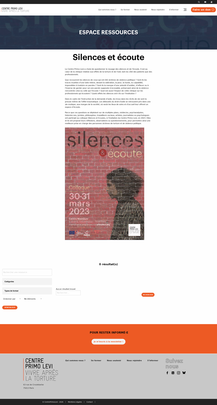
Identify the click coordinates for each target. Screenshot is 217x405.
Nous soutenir (140, 10)
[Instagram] (178, 373)
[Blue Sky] (184, 373)
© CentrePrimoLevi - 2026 (52, 402)
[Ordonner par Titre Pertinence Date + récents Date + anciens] (11, 299)
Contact (89, 402)
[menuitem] (108, 9)
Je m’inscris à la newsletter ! (108, 342)
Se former (125, 10)
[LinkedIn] (173, 373)
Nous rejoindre (158, 10)
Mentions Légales (75, 402)
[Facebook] (167, 373)
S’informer (174, 10)
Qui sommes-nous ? (107, 10)
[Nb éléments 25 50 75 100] (32, 299)
